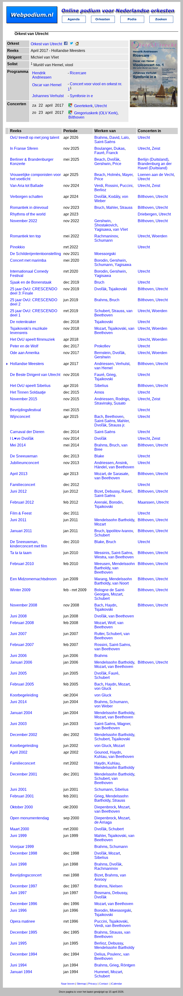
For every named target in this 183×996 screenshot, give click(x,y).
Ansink (121, 463)
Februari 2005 (22, 684)
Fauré (99, 153)
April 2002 (18, 752)
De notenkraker (23, 322)
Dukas (119, 148)
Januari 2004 (21, 713)
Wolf (111, 623)
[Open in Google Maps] (70, 106)
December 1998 (23, 853)
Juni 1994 (18, 965)
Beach (99, 159)
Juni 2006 (18, 656)
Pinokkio (17, 247)
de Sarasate (118, 474)
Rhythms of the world (28, 214)
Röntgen (128, 965)
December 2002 (23, 735)
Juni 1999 (18, 836)
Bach (98, 417)
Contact (103, 983)
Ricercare (78, 73)
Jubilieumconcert (24, 463)
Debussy (112, 491)
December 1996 (23, 904)
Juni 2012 (18, 491)
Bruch (99, 207)
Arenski (100, 502)
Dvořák (113, 159)
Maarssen (146, 502)
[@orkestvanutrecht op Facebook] (66, 44)
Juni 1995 (18, 943)
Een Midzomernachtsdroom (33, 579)
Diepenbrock (105, 807)
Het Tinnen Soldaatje (28, 392)
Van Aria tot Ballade (26, 186)
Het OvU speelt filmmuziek (32, 339)
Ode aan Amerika (24, 353)
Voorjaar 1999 (22, 847)
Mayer (127, 175)
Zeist (156, 148)
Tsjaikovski (117, 289)
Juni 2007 (18, 634)
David (114, 137)
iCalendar (116, 983)
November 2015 (23, 399)
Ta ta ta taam (20, 553)
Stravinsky (103, 403)
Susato (120, 403)
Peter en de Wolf (24, 346)
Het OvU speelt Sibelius (30, 386)
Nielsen (115, 886)
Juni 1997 (18, 893)
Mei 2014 (18, 445)
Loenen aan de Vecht (156, 175)
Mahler (112, 207)
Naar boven (68, 983)
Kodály (114, 197)
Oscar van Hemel (46, 85)
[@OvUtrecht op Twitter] (71, 44)
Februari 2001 (22, 796)
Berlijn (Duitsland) (153, 159)
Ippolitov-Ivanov (119, 531)
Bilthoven (76, 117)
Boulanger (103, 148)
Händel (100, 467)
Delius (99, 954)
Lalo (125, 137)
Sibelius (101, 386)
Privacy (92, 983)
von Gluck (102, 688)
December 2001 (23, 774)
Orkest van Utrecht (46, 44)
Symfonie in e (81, 96)
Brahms (100, 137)
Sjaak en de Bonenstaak (30, 282)
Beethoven (114, 417)
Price (116, 164)
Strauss (126, 207)
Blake (99, 456)
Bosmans (102, 893)
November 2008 (23, 605)
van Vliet (120, 229)
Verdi (98, 186)
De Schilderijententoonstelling (35, 254)
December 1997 (23, 886)
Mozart (100, 328)
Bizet (98, 491)
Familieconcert (22, 485)
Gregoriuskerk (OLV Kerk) (95, 113)
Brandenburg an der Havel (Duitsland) (155, 166)
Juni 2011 (18, 520)
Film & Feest (20, 513)
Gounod (101, 752)
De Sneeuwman (23, 456)
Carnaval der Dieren (27, 432)
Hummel (101, 972)
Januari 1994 (21, 972)
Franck (112, 153)
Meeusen (102, 564)
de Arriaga (103, 822)
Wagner (123, 724)
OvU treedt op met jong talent (34, 137)
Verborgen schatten (26, 197)
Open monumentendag (29, 818)
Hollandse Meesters (27, 364)
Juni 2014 (18, 702)
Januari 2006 (21, 662)
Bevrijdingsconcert (25, 875)
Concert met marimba (28, 260)
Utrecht (101, 106)
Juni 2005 (18, 673)
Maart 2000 (19, 829)
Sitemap (81, 983)
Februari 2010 (22, 564)
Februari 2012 (22, 502)
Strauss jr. (116, 425)
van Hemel (103, 368)
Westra (100, 557)
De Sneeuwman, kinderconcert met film (28, 544)
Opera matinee (22, 921)
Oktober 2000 (21, 807)
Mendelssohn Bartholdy (114, 520)
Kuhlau (100, 757)
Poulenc (114, 954)
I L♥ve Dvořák (22, 438)
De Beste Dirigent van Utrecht (35, 375)
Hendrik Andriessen (41, 75)
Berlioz (100, 190)
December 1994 (23, 954)
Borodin (101, 260)
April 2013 (18, 474)
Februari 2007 (22, 645)
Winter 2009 (20, 590)
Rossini (111, 186)
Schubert (102, 311)
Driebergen (147, 214)
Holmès (113, 175)
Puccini (126, 186)
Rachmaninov (106, 236)
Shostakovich (105, 225)
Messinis (101, 553)
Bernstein (102, 353)
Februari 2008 (22, 623)
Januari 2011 (21, 531)
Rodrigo (122, 399)
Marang (100, 579)
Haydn (110, 605)
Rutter (99, 634)
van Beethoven (121, 467)
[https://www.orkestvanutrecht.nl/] (77, 44)
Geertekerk (83, 106)
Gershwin (102, 164)
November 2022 (23, 221)
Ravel (127, 491)
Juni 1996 (18, 910)
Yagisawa (102, 229)
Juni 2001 (18, 789)
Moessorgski (105, 254)
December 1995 (23, 932)
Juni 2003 (18, 724)
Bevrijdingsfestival (25, 410)
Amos (99, 392)
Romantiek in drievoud (29, 207)
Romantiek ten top (25, 236)
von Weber (103, 706)
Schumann (103, 240)
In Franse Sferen (24, 148)
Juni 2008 (18, 616)
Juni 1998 (18, 864)
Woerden (159, 236)
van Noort (120, 583)
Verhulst (122, 364)
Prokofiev (102, 346)
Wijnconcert (20, 417)
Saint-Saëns (104, 142)
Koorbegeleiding (24, 695)
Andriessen (104, 364)
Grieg (111, 375)
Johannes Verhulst (48, 96)
